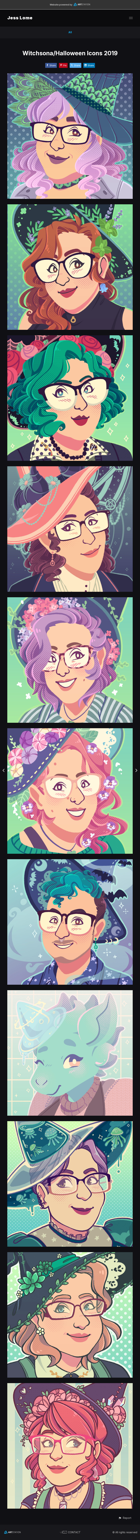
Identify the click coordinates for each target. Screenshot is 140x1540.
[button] (125, 1518)
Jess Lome (20, 17)
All (70, 32)
